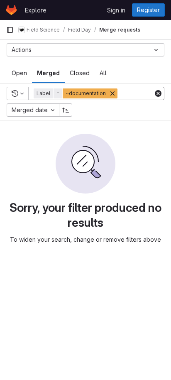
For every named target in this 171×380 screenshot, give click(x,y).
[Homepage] (11, 10)
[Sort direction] (65, 110)
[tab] (19, 73)
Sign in (116, 10)
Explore (35, 10)
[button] (76, 93)
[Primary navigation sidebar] (10, 30)
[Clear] (158, 93)
